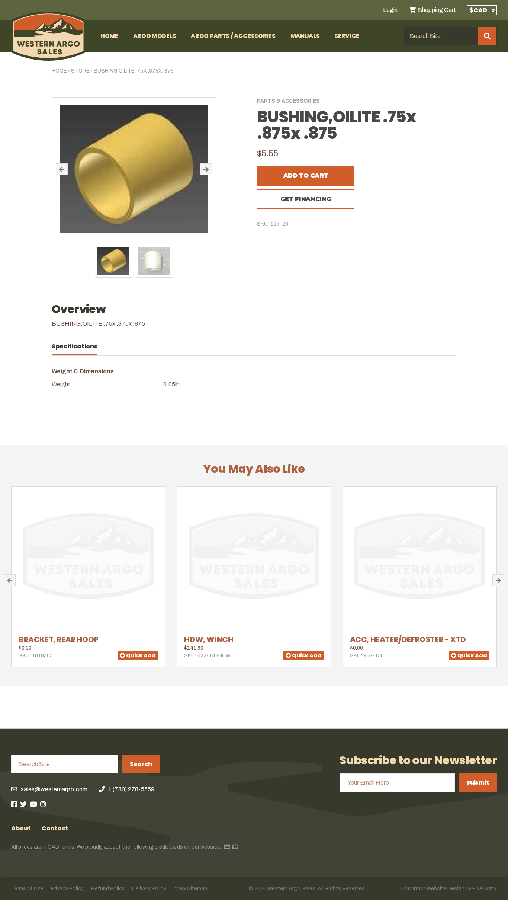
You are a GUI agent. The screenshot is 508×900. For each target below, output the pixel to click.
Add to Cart (305, 175)
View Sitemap (191, 888)
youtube (33, 804)
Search (141, 764)
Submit (477, 782)
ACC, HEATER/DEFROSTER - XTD (408, 639)
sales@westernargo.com (54, 789)
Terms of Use (27, 888)
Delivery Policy (149, 888)
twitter (23, 804)
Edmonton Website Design (432, 888)
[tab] (78, 346)
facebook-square (14, 804)
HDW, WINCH (208, 639)
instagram (43, 804)
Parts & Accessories (288, 101)
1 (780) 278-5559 (131, 789)
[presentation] (78, 346)
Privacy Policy (67, 888)
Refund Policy (108, 888)
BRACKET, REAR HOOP (59, 639)
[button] (62, 169)
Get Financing (305, 198)
